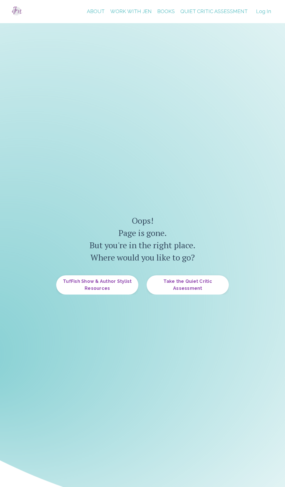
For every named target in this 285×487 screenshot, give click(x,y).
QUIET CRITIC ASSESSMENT (214, 11)
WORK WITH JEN (131, 11)
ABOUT (96, 11)
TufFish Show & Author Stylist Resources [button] (97, 285)
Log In (263, 11)
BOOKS (166, 11)
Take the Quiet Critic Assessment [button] (187, 285)
